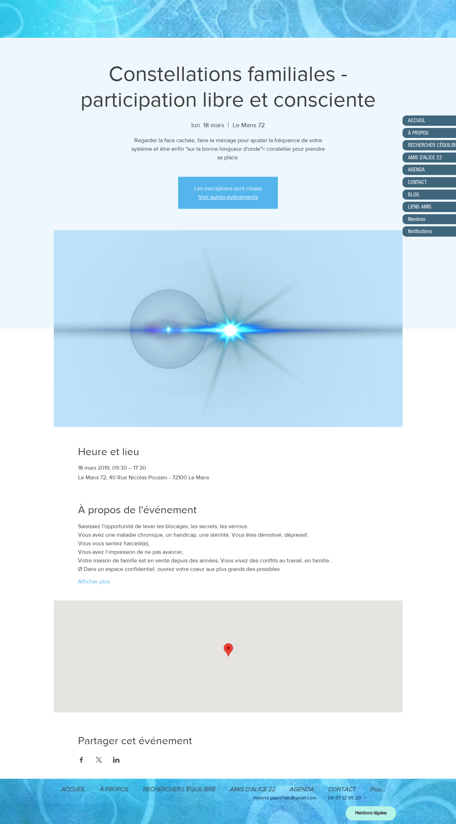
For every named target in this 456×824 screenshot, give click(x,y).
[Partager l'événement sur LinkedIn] (116, 760)
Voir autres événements (228, 197)
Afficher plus (94, 581)
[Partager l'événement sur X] (98, 760)
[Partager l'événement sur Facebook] (81, 760)
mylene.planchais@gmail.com (284, 797)
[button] (301, 789)
